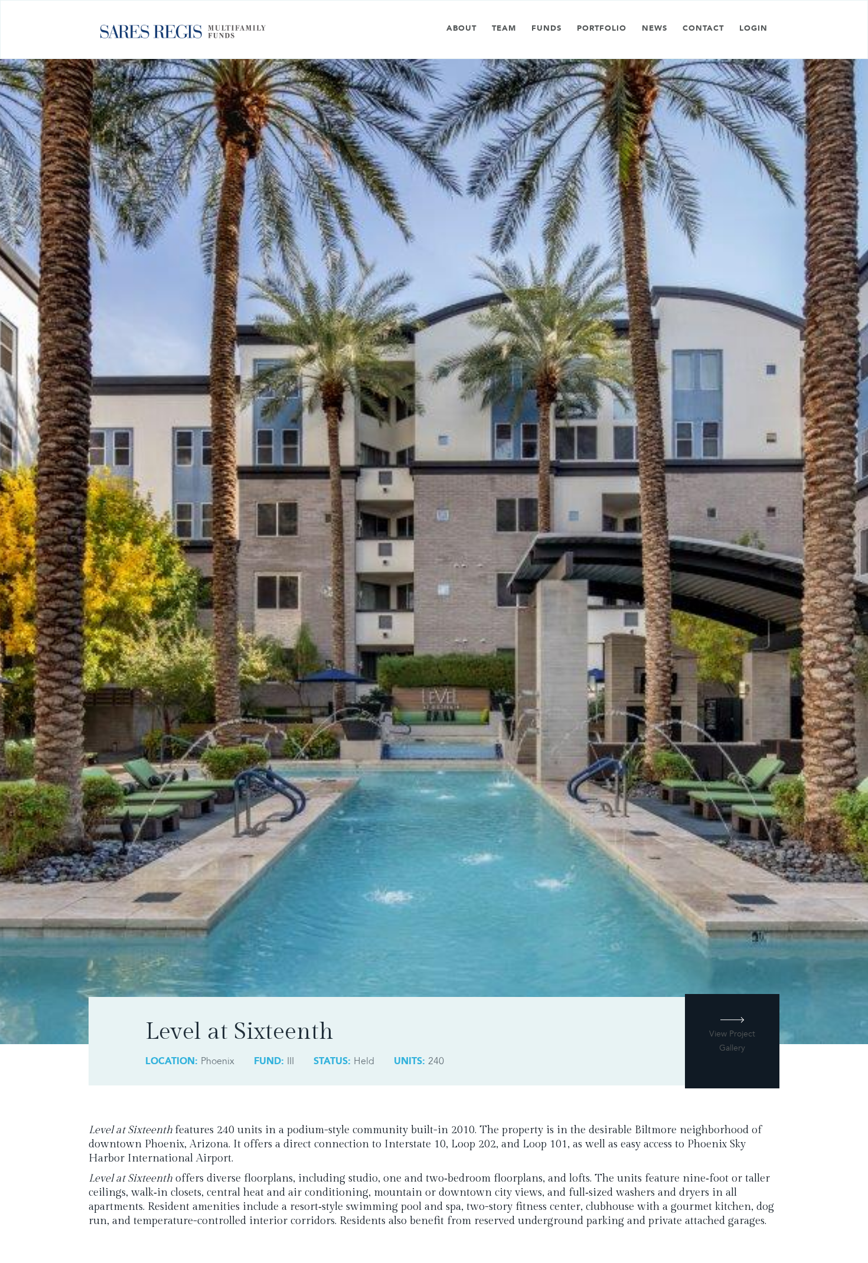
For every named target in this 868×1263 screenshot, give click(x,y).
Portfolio (601, 28)
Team (504, 28)
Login (753, 28)
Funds (546, 28)
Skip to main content (44, 7)
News (654, 28)
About (461, 28)
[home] (183, 35)
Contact (703, 28)
